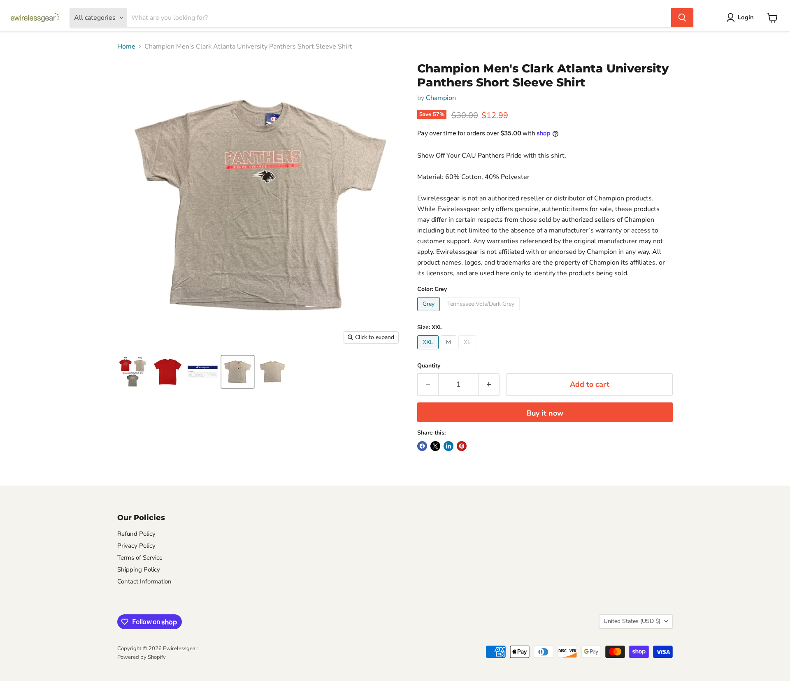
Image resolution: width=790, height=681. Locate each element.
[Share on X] (435, 446)
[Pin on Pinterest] (462, 446)
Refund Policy (136, 534)
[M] (449, 351)
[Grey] (429, 313)
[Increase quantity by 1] (489, 384)
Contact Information (144, 581)
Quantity (428, 366)
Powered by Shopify (141, 657)
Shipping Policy (138, 569)
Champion (441, 97)
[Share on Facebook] (422, 446)
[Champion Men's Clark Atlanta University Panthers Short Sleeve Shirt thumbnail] (132, 372)
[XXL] (429, 351)
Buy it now (545, 413)
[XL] (468, 351)
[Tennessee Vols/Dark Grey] (482, 313)
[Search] (682, 17)
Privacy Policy (136, 546)
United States (632, 621)
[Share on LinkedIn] (448, 446)
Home (126, 46)
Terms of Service (140, 557)
